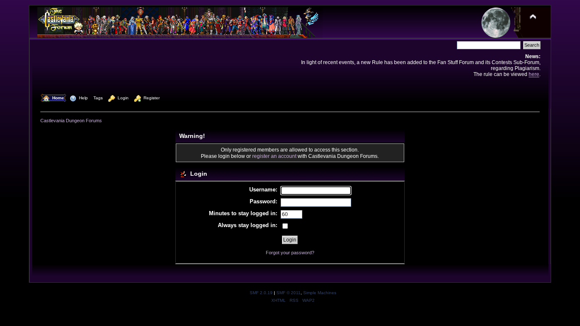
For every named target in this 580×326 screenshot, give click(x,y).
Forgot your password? (290, 252)
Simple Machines (319, 292)
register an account (274, 156)
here (534, 74)
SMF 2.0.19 (261, 292)
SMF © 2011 (288, 292)
